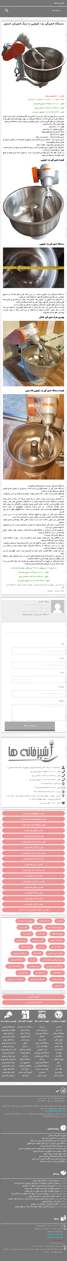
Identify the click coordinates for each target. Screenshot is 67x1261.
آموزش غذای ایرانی (33, 1002)
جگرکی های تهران (8, 1036)
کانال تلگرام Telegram (55, 1234)
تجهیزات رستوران (25, 921)
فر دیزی (41, 946)
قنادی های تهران (8, 1052)
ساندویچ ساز (40, 972)
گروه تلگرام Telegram (55, 1237)
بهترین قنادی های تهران (33, 898)
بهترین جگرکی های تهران (33, 847)
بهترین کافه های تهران (33, 892)
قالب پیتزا (23, 927)
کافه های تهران (8, 1069)
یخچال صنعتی (59, 1075)
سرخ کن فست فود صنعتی (52, 959)
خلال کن (59, 1056)
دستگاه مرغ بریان (20, 953)
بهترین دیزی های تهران (33, 864)
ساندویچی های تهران (8, 1059)
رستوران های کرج (8, 1075)
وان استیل (21, 940)
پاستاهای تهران (8, 1039)
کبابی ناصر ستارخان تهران (51, 1201)
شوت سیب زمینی (42, 1069)
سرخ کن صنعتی (41, 1030)
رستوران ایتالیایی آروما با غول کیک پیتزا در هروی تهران (35, 1206)
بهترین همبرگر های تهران (33, 836)
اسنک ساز (25, 1069)
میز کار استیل (56, 946)
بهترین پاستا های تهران (33, 875)
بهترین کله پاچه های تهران (33, 858)
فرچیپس (42, 1072)
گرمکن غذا (27, 933)
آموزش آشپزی (33, 996)
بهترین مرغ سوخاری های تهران (33, 841)
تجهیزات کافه (57, 933)
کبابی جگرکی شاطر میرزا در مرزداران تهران (43, 1196)
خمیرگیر (56, 561)
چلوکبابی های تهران (8, 1030)
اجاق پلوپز (58, 985)
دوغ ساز (59, 1052)
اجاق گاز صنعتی (56, 940)
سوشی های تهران (8, 1062)
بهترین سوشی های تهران (33, 887)
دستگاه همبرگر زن (42, 1065)
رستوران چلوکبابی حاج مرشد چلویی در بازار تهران (43, 1188)
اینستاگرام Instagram (55, 1231)
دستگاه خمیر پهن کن (54, 966)
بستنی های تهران (8, 1065)
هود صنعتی (58, 1046)
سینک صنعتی (44, 921)
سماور (25, 1043)
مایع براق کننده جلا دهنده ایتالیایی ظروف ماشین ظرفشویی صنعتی (42, 1148)
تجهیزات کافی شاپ (25, 1021)
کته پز (58, 1065)
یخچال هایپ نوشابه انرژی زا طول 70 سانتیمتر (38, 1185)
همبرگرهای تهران (8, 1026)
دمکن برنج (58, 1072)
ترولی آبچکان (26, 946)
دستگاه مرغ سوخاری (41, 1056)
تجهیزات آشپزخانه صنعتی (39, 561)
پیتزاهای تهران (8, 1033)
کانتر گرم (37, 953)
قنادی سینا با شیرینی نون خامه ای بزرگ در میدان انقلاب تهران (31, 1198)
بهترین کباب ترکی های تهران (33, 870)
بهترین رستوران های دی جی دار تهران (33, 909)
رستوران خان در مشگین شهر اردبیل (46, 1180)
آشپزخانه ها (59, 3)
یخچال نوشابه (57, 979)
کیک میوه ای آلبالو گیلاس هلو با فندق (52, 1156)
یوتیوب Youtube (57, 1240)
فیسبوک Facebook (56, 1243)
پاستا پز (25, 1056)
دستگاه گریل (57, 972)
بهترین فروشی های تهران (33, 819)
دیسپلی (25, 1046)
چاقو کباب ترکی (41, 1046)
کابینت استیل (37, 940)
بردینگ (42, 1059)
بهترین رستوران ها (8, 1021)
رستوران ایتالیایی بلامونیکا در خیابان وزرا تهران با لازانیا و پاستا (37, 1183)
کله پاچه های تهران (8, 1043)
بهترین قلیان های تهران (33, 904)
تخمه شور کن (23, 972)
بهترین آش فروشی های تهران (33, 853)
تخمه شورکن (25, 1036)
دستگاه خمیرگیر (16, 959)
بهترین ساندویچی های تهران (33, 881)
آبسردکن (25, 1075)
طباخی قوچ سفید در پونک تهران (54, 1153)
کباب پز (59, 921)
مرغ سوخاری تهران (8, 1056)
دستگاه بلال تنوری (37, 979)
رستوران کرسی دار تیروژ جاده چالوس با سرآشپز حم (30, 1193)
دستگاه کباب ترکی (15, 966)
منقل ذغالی (59, 1039)
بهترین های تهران (33, 813)
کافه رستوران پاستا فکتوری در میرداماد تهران (49, 1151)
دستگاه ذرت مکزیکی (15, 979)
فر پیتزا (37, 927)
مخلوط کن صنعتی (25, 1065)
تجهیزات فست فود (24, 584)
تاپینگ (32, 959)
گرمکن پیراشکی (25, 1049)
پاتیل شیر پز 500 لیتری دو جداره (54, 1138)
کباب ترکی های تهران (8, 1049)
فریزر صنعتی (42, 1075)
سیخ (58, 1062)
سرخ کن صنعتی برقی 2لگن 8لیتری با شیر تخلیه (49, 1159)
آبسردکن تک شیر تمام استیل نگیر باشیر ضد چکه (48, 1140)
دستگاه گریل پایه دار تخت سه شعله (53, 1161)
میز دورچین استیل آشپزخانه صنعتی (53, 1146)
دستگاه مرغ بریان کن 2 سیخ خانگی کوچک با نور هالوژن (46, 1143)
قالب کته (41, 933)
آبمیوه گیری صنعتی (25, 1072)
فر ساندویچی (34, 966)
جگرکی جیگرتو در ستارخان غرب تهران (44, 1203)
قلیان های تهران (8, 1072)
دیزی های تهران (8, 1046)
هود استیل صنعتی (55, 953)
